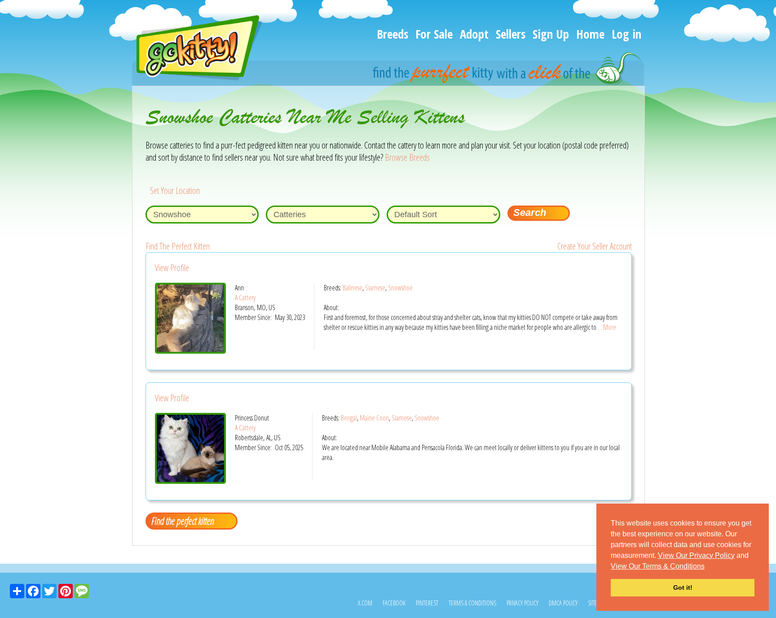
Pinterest (427, 603)
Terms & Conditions (472, 603)
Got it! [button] (682, 587)
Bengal (349, 418)
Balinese (352, 288)
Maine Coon (374, 418)
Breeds (392, 34)
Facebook (394, 603)
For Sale (434, 34)
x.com (365, 603)
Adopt (474, 34)
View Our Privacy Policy (696, 555)
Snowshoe (400, 288)
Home (590, 34)
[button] (707, 566)
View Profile (172, 268)
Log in (626, 34)
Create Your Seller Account (594, 246)
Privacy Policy (522, 603)
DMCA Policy (563, 603)
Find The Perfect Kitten (178, 246)
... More (607, 327)
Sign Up (551, 34)
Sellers (510, 34)
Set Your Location (175, 190)
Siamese (375, 288)
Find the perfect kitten (182, 520)
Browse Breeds (407, 157)
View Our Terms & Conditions (658, 566)
